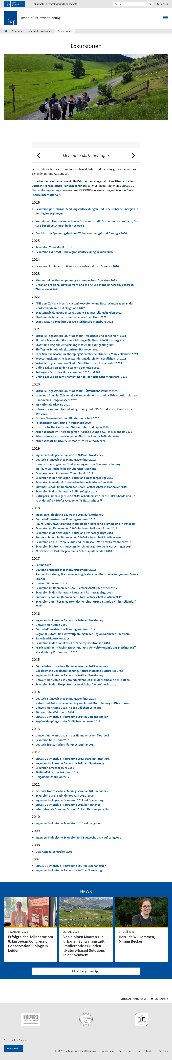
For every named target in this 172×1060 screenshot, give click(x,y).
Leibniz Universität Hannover (81, 1051)
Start (150, 4)
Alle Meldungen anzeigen (86, 971)
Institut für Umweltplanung (41, 18)
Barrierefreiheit (145, 1051)
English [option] (164, 4)
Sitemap (163, 1051)
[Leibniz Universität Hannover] (14, 4)
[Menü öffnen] (165, 18)
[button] (39, 155)
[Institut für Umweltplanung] (5, 31)
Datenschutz (126, 1051)
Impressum (108, 1051)
